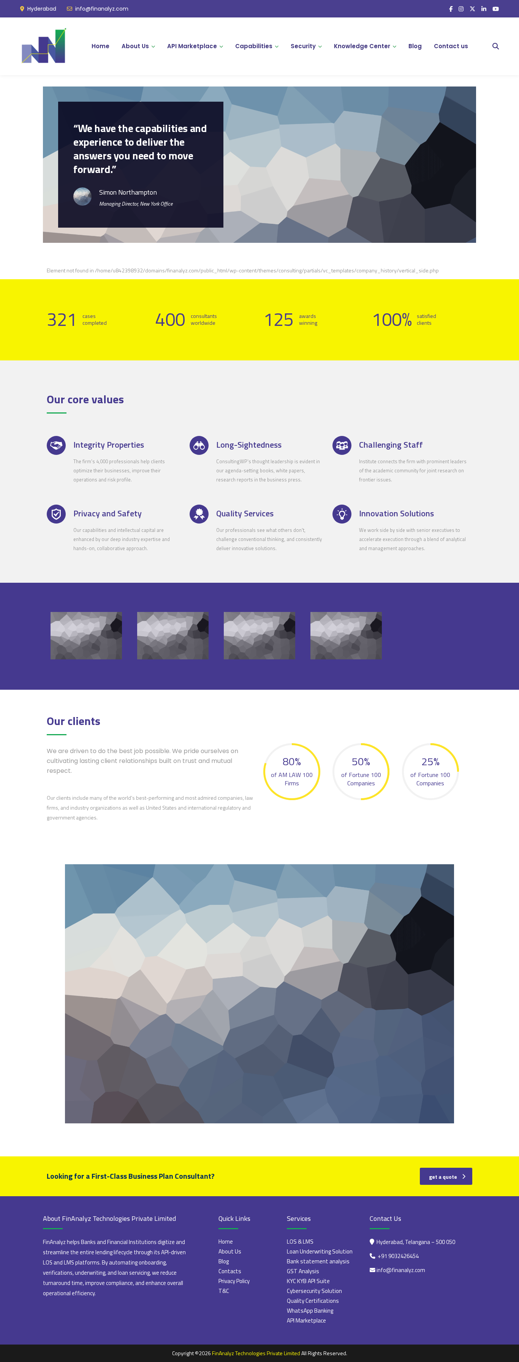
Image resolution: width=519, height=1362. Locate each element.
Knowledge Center (362, 46)
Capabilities (253, 46)
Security (303, 46)
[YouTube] (495, 9)
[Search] (495, 46)
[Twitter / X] (472, 9)
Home (100, 46)
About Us (135, 46)
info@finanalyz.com (101, 9)
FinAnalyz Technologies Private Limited (256, 1353)
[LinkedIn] (483, 9)
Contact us (451, 46)
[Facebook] (451, 9)
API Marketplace (192, 46)
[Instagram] (461, 9)
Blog (415, 46)
